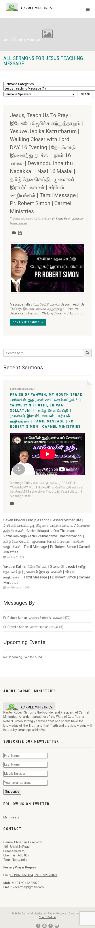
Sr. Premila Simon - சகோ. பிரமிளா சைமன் (31, 627)
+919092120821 (45, 875)
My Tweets (11, 817)
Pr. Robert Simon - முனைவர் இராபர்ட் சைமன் (32, 618)
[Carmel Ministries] (31, 7)
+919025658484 (21, 875)
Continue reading (27, 322)
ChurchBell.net (47, 917)
